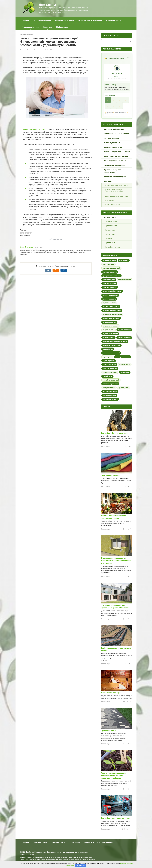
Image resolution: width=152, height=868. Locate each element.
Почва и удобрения (112, 143)
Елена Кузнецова (26, 247)
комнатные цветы (109, 299)
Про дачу (108, 181)
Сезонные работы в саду (114, 129)
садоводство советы (122, 357)
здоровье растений (109, 287)
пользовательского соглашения (70, 860)
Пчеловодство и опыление (115, 161)
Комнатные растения (64, 20)
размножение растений (111, 353)
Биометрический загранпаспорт (35, 130)
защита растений (124, 280)
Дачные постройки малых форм (116, 185)
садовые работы (108, 361)
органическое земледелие (112, 314)
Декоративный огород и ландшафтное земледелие (114, 191)
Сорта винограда (111, 221)
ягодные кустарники (110, 399)
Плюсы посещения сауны (111, 693)
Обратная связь (40, 842)
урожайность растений (111, 380)
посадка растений (124, 338)
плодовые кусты (108, 330)
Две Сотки (47, 4)
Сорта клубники (110, 230)
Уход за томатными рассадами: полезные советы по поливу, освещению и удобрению (113, 775)
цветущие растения (110, 391)
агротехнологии (108, 264)
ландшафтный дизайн (111, 307)
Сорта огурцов (110, 234)
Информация (62, 27)
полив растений (108, 338)
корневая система (109, 303)
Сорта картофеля (111, 226)
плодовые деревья (109, 322)
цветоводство (124, 388)
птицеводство (108, 349)
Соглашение (74, 842)
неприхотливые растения (112, 310)
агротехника (123, 260)
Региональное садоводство (115, 177)
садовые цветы (124, 364)
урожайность (107, 376)
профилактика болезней (111, 345)
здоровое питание (109, 283)
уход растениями (109, 388)
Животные (47, 27)
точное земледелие (110, 372)
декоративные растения (111, 276)
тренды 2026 (124, 372)
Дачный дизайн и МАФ (113, 205)
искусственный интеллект (112, 291)
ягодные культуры (109, 395)
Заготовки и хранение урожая (116, 134)
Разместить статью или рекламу (98, 842)
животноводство (109, 280)
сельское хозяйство (110, 368)
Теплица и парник (111, 138)
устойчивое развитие (110, 384)
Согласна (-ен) (80, 865)
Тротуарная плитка (108, 731)
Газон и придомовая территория (116, 196)
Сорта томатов (110, 243)
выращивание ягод (110, 272)
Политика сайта (58, 842)
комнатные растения (110, 295)
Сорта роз (108, 238)
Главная (25, 20)
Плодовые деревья (30, 27)
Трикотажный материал (110, 475)
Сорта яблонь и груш (112, 247)
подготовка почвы (124, 330)
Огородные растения (42, 20)
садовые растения (109, 364)
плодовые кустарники (110, 326)
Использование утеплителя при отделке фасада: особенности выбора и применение (116, 560)
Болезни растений (109, 260)
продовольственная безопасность (115, 341)
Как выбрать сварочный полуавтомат (116, 818)
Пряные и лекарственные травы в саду (114, 171)
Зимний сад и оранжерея (114, 165)
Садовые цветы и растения (90, 20)
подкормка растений (110, 334)
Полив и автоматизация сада (116, 156)
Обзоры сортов (110, 217)
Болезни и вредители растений (117, 152)
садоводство (107, 357)
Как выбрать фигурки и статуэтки (114, 433)
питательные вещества (111, 318)
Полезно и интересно (113, 147)
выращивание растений (111, 268)
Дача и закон (109, 200)
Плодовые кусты (113, 20)
